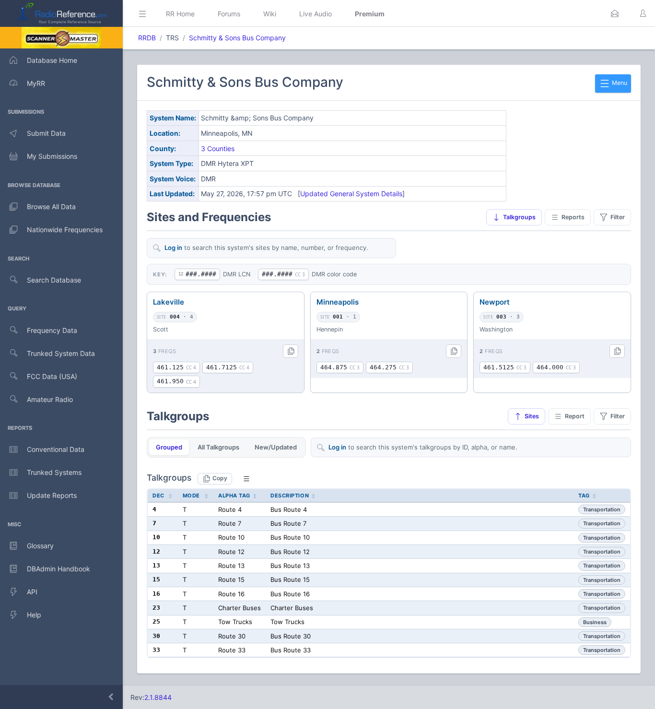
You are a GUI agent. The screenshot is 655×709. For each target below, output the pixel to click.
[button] (614, 13)
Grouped (169, 447)
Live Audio (315, 14)
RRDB (147, 38)
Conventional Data (55, 449)
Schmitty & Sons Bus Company (237, 38)
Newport (495, 302)
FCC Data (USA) (52, 376)
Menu (618, 82)
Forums (229, 14)
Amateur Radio (50, 399)
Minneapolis (337, 302)
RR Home (180, 14)
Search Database (54, 280)
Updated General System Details (351, 193)
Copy (219, 478)
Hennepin (329, 329)
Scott (160, 329)
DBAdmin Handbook (58, 569)
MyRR (36, 83)
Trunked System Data (61, 353)
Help (34, 615)
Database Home (52, 60)
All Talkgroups (218, 447)
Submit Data (46, 133)
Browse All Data (51, 206)
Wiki (269, 14)
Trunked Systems (54, 472)
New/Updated (276, 447)
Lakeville (168, 302)
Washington (496, 329)
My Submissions (52, 156)
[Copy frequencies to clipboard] (290, 351)
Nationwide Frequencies (65, 229)
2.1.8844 (158, 697)
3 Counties (217, 148)
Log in (173, 247)
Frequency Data (52, 330)
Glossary (40, 546)
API (32, 592)
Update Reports (52, 495)
